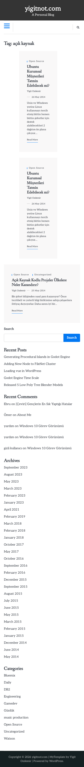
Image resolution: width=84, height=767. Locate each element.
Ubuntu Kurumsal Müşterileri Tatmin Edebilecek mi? (38, 76)
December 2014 (15, 643)
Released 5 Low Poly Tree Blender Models (33, 385)
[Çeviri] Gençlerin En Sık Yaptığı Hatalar (44, 404)
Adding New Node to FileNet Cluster (30, 364)
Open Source (36, 61)
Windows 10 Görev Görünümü (41, 426)
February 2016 (14, 573)
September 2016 (15, 566)
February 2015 (14, 629)
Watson (9, 739)
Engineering (12, 696)
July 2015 (11, 601)
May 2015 (11, 615)
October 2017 (14, 545)
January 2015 (14, 636)
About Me (24, 415)
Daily (7, 682)
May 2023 (11, 481)
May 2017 (11, 552)
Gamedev (10, 703)
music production (16, 717)
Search (9, 329)
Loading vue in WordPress (22, 371)
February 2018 (14, 531)
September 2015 (15, 587)
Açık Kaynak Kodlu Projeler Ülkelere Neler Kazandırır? (39, 282)
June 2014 (11, 650)
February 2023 (14, 496)
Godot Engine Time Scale (21, 378)
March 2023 (13, 488)
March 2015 (12, 622)
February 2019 (14, 517)
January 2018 (14, 538)
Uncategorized (42, 274)
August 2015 (13, 594)
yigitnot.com (43, 8)
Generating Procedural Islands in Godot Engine (37, 357)
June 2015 (11, 608)
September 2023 (16, 467)
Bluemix (9, 675)
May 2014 (11, 657)
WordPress (56, 761)
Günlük (9, 710)
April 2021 (11, 510)
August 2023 (13, 474)
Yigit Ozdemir (34, 91)
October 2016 (14, 559)
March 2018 (12, 524)
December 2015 (15, 580)
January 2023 (14, 503)
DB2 (7, 689)
